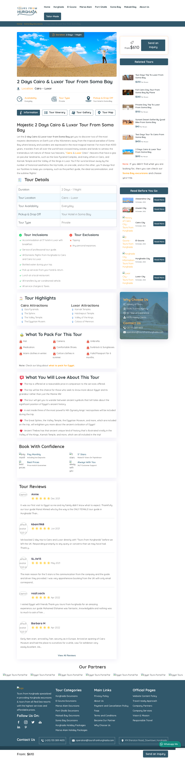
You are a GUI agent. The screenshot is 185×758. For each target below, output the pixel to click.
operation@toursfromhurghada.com (144, 332)
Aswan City (140, 208)
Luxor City (140, 276)
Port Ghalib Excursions (67, 710)
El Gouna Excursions (66, 701)
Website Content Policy (145, 696)
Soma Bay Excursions (67, 720)
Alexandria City (142, 198)
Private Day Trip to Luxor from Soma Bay (147, 106)
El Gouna (71, 7)
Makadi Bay (130, 7)
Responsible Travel (143, 720)
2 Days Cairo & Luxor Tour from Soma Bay (148, 150)
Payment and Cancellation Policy (111, 705)
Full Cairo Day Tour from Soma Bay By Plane (147, 91)
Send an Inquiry (153, 45)
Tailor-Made (52, 16)
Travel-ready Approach (145, 701)
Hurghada (58, 7)
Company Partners (142, 705)
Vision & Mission (141, 715)
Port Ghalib (101, 7)
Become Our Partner (104, 720)
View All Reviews (67, 655)
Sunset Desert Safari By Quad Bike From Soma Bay (150, 120)
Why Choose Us (102, 725)
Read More (159, 199)
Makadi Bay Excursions (68, 715)
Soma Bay (115, 7)
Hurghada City (142, 258)
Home (47, 7)
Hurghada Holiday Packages (71, 725)
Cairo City (140, 222)
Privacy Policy (101, 696)
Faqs (96, 710)
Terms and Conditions (105, 715)
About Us (144, 7)
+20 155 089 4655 (134, 327)
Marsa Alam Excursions (67, 705)
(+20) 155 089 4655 (55, 740)
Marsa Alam (86, 7)
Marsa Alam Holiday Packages (71, 730)
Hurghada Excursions (67, 696)
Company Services (142, 710)
